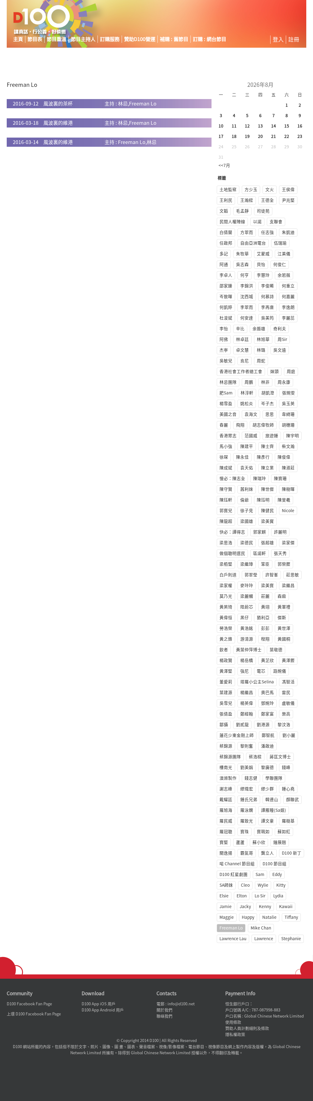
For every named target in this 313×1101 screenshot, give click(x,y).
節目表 (35, 39)
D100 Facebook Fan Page (29, 1004)
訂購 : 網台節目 (209, 39)
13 (260, 126)
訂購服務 (110, 39)
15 (286, 126)
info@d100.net (181, 1004)
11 (234, 126)
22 (286, 136)
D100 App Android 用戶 (103, 1010)
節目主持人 (83, 39)
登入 (278, 39)
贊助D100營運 (139, 39)
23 (299, 136)
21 (273, 136)
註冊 (293, 39)
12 (247, 126)
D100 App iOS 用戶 (99, 1004)
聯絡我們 (164, 1016)
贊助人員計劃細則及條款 (247, 1028)
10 (221, 126)
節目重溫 (56, 39)
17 (221, 136)
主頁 (18, 39)
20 (260, 136)
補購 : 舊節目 (174, 39)
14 (273, 126)
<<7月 (224, 165)
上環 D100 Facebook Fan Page (34, 1014)
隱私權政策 (235, 1034)
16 (299, 126)
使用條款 (233, 1022)
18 (234, 136)
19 (247, 136)
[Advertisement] (249, 20)
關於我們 (164, 1010)
